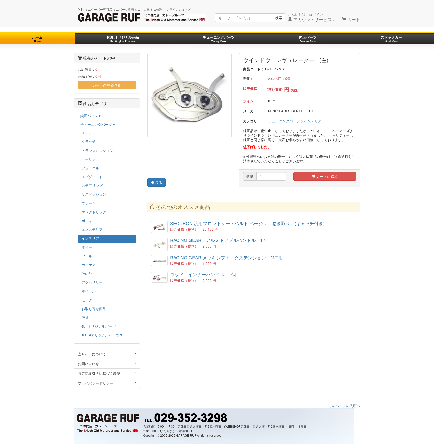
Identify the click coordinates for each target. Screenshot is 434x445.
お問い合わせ (88, 363)
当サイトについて (92, 353)
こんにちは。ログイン (310, 17)
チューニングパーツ (219, 39)
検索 (278, 17)
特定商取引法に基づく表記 (99, 373)
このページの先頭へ (344, 405)
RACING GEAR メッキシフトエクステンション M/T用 (226, 257)
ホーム (37, 39)
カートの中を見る (107, 85)
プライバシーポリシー (95, 383)
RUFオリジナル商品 (123, 39)
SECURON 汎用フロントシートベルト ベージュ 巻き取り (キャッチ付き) (247, 223)
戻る (158, 182)
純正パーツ (307, 39)
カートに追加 (326, 176)
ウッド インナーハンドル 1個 (203, 274)
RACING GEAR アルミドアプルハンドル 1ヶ (218, 240)
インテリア (312, 120)
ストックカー (391, 39)
